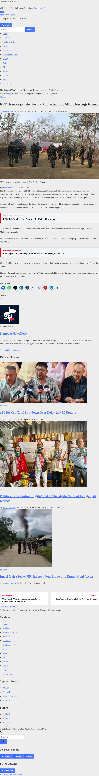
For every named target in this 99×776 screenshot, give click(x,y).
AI (4, 67)
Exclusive (6, 46)
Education (7, 50)
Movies (5, 71)
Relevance (6, 756)
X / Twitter (16, 187)
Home (5, 33)
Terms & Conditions (10, 696)
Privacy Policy (8, 700)
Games (5, 75)
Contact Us (7, 692)
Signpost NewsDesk (10, 111)
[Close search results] (3, 741)
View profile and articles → (10, 350)
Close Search (7, 770)
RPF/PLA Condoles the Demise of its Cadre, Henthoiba (30, 219)
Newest (18, 756)
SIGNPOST (7, 15)
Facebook (37, 8)
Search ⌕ (6, 25)
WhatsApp (24, 187)
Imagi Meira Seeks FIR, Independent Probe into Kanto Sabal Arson (46, 576)
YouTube (44, 8)
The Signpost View (10, 54)
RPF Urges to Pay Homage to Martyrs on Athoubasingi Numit (33, 253)
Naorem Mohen (9, 419)
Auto (5, 63)
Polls (5, 79)
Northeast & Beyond (10, 42)
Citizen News (8, 83)
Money (5, 58)
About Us (6, 687)
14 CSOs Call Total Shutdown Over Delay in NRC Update (38, 412)
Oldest (29, 756)
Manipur (6, 37)
